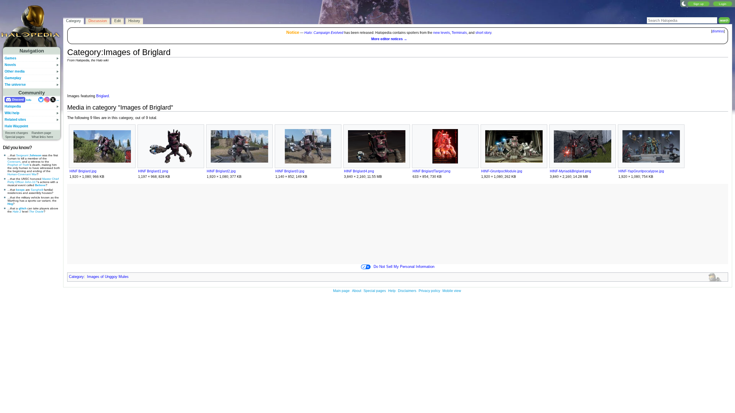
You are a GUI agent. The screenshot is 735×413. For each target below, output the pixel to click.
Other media (15, 71)
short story (483, 33)
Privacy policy (429, 291)
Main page (341, 291)
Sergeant (22, 155)
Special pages (15, 137)
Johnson (35, 155)
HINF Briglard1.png (153, 171)
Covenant (13, 161)
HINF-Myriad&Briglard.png (570, 171)
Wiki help (12, 113)
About (356, 291)
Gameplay (13, 78)
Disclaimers (407, 291)
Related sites (15, 120)
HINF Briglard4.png (359, 171)
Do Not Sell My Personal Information (404, 267)
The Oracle (36, 211)
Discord (18, 99)
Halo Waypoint (16, 126)
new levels (441, 33)
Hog (10, 203)
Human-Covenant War (22, 174)
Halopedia (13, 106)
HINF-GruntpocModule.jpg (501, 171)
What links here (42, 137)
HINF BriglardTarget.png (431, 171)
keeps (20, 189)
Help (392, 291)
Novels (10, 65)
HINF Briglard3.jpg (289, 171)
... (57, 100)
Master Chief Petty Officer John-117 (33, 180)
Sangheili (37, 189)
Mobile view (451, 291)
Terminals (459, 33)
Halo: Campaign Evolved (323, 33)
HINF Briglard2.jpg (221, 171)
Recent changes (16, 133)
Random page (41, 133)
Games (10, 58)
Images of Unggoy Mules (108, 277)
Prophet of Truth (18, 164)
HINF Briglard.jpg (82, 171)
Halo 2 (17, 211)
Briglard (102, 96)
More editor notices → (389, 39)
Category (76, 277)
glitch (22, 208)
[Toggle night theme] (684, 3)
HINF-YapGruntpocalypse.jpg (641, 171)
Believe (40, 185)
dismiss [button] (718, 31)
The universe (15, 85)
